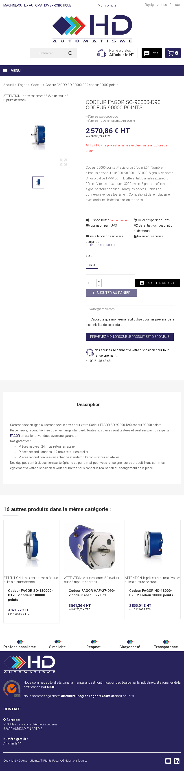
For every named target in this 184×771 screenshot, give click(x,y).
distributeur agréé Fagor (79, 696)
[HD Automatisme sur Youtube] (168, 762)
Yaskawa (108, 696)
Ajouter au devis (157, 283)
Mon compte (107, 5)
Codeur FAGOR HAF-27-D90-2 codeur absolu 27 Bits (92, 593)
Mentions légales (77, 760)
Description (89, 404)
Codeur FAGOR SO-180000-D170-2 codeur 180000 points (30, 595)
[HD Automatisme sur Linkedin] (177, 762)
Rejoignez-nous (156, 5)
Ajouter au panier (113, 293)
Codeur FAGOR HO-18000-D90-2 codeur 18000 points (151, 593)
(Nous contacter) (102, 245)
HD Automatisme (27, 760)
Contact (175, 5)
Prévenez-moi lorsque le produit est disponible (129, 336)
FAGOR (15, 435)
